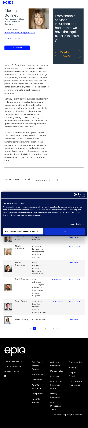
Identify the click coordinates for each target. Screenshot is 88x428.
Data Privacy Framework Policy (56, 385)
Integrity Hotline (36, 401)
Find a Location (11, 362)
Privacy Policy (56, 371)
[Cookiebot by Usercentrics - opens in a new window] (75, 195)
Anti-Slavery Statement (37, 387)
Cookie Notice (75, 362)
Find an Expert (11, 367)
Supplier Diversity (73, 374)
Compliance (37, 394)
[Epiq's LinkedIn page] (5, 376)
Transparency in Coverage (75, 383)
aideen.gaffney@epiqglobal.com (19, 33)
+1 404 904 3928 (56, 279)
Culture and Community (55, 364)
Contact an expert (68, 54)
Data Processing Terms (55, 406)
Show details (75, 224)
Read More (73, 237)
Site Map (54, 376)
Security (72, 367)
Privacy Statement (55, 395)
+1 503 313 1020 (12, 38)
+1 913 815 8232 (56, 301)
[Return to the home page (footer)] (8, 3)
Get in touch (17, 48)
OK (65, 231)
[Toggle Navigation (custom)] (83, 3)
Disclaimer (37, 380)
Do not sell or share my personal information (23, 231)
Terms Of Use (38, 374)
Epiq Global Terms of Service (37, 365)
